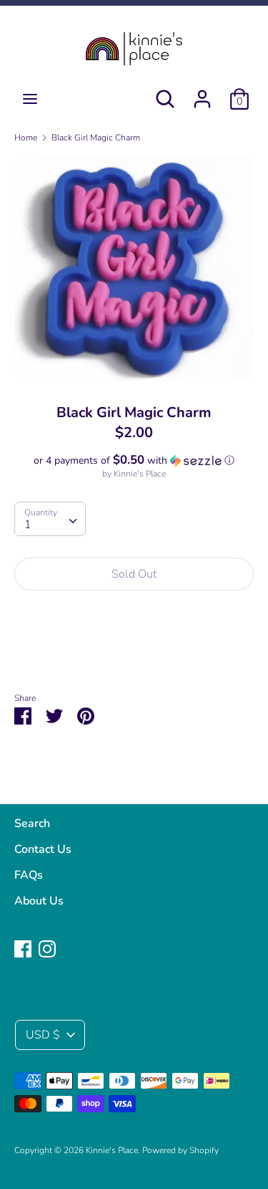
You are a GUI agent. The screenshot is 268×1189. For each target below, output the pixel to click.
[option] (134, 268)
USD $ (43, 1035)
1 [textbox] (27, 525)
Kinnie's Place (140, 473)
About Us (39, 901)
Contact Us (42, 849)
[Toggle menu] (30, 99)
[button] (134, 460)
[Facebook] (22, 948)
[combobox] (50, 519)
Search (32, 823)
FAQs (28, 875)
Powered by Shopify (180, 1150)
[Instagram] (47, 948)
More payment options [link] (134, 651)
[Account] (202, 93)
